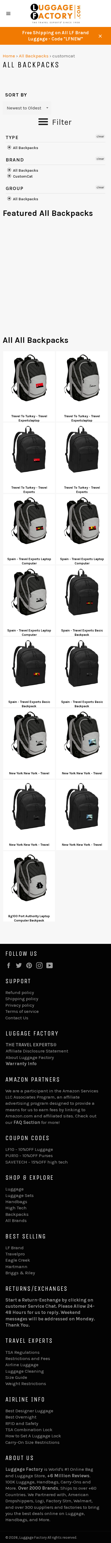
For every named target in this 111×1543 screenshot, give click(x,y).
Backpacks (17, 1214)
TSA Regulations (22, 1352)
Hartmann (16, 1266)
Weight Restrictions (25, 1383)
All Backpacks (33, 55)
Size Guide (16, 1377)
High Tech (16, 1207)
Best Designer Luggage (29, 1410)
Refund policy (19, 992)
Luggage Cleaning (24, 1371)
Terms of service (22, 1011)
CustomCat (22, 176)
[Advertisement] (55, 279)
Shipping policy (21, 998)
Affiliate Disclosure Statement (37, 1051)
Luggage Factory (33, 1537)
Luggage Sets (19, 1195)
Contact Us (16, 1017)
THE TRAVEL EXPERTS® (31, 1044)
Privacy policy (19, 1005)
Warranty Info (21, 1063)
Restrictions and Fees (27, 1358)
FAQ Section (26, 1122)
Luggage (14, 1189)
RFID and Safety (21, 1423)
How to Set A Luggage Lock (33, 1435)
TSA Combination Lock (29, 1429)
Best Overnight (20, 1417)
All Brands (16, 1220)
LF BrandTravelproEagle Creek (17, 1254)
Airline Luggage (22, 1364)
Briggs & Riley (20, 1272)
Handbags (16, 1201)
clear (100, 136)
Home (9, 55)
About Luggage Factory (30, 1057)
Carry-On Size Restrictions (32, 1442)
